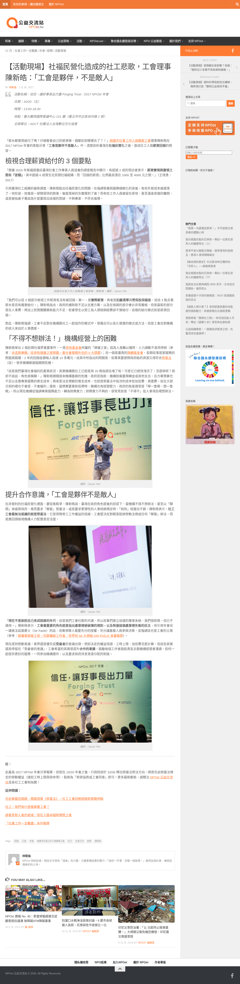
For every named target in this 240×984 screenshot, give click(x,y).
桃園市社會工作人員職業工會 (130, 141)
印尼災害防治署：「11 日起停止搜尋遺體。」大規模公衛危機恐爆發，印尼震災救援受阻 (143, 932)
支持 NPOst (195, 41)
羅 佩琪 (29, 927)
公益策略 (63, 41)
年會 (42, 50)
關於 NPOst (56, 4)
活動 (79, 41)
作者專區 (160, 962)
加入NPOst (120, 962)
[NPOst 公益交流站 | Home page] (25, 23)
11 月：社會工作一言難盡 (21, 50)
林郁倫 (13, 87)
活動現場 (60, 50)
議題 (21, 41)
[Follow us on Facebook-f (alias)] (233, 51)
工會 (24, 841)
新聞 (50, 50)
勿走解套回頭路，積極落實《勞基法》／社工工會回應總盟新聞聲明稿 (54, 799)
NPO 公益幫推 (153, 41)
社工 (70, 841)
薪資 (89, 841)
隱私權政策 (81, 962)
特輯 (34, 41)
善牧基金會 (74, 348)
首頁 (5, 4)
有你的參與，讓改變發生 (28, 4)
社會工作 (79, 841)
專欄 (47, 41)
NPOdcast (96, 41)
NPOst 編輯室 (91, 931)
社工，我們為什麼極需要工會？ (27, 807)
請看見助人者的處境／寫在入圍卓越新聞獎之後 (38, 815)
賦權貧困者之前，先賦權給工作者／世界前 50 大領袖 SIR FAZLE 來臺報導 (70, 636)
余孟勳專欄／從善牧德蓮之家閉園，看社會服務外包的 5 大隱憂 (56, 353)
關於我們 (175, 41)
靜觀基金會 (135, 353)
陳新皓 (98, 841)
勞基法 (166, 358)
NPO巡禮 (100, 962)
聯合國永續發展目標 (123, 41)
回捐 (16, 841)
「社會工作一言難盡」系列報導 (27, 823)
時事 (8, 41)
